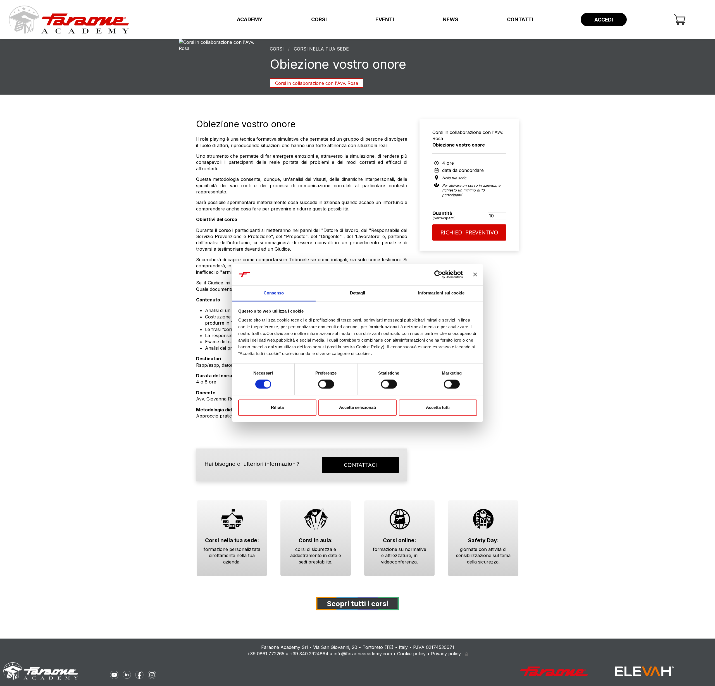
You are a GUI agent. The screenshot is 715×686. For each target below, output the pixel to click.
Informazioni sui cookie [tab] (441, 293)
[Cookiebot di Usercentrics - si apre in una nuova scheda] (438, 274)
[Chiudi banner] (475, 275)
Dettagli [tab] (357, 293)
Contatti (520, 19)
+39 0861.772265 (265, 653)
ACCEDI (603, 20)
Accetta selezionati (357, 407)
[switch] (326, 384)
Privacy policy (446, 653)
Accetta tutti (438, 407)
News (450, 19)
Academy (250, 19)
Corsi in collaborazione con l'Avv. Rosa (316, 83)
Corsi (319, 19)
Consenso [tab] (274, 293)
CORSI (277, 49)
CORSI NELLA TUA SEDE (321, 49)
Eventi (384, 19)
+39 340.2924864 (309, 653)
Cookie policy (411, 653)
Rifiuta (277, 407)
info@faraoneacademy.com (363, 653)
